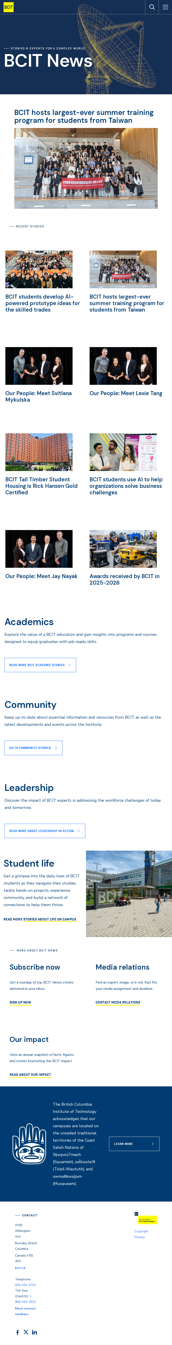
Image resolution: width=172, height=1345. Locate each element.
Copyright (141, 1231)
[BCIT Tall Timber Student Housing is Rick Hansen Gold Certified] (39, 469)
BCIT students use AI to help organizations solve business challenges (126, 486)
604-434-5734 (25, 1285)
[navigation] (11, 7)
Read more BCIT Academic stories (37, 665)
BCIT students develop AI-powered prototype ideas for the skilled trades (42, 303)
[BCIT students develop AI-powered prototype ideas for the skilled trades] (39, 287)
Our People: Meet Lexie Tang (126, 393)
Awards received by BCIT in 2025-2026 (124, 579)
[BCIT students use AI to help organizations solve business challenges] (123, 469)
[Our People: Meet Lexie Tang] (123, 383)
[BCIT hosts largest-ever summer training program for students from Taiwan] (123, 287)
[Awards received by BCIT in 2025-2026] (123, 566)
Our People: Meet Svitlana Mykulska (38, 396)
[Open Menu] (165, 7)
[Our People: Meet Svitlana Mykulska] (39, 383)
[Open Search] (152, 7)
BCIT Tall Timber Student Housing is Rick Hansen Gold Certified (41, 486)
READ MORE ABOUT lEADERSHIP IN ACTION (41, 831)
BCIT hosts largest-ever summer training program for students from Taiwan (84, 116)
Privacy (140, 1237)
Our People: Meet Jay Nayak (41, 576)
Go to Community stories (30, 748)
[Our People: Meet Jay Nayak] (39, 566)
